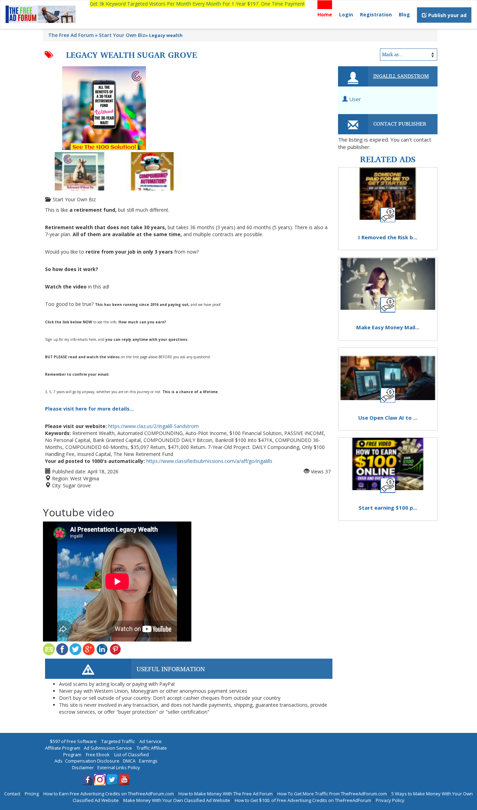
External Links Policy (118, 767)
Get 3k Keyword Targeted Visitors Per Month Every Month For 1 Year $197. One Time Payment (197, 3)
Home (324, 14)
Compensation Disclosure (92, 761)
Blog (404, 14)
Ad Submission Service (108, 748)
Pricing (32, 793)
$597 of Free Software (73, 741)
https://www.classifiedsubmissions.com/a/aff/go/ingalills (209, 461)
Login (346, 14)
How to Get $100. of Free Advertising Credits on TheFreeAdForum (303, 800)
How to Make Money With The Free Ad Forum (225, 793)
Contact (12, 793)
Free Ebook (98, 754)
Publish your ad (447, 15)
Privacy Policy (390, 800)
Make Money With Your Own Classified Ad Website (176, 800)
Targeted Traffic (118, 741)
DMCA (129, 761)
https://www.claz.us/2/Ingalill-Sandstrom (153, 426)
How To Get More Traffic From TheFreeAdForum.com (332, 793)
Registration (376, 14)
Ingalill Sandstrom (401, 76)
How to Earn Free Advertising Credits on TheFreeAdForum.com (108, 793)
